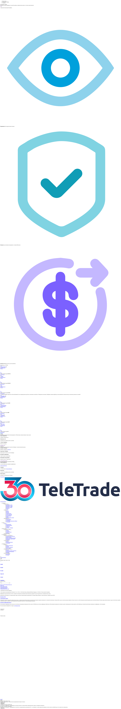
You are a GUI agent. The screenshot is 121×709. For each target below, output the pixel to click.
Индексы (7, 512)
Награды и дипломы (9, 547)
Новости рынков (8, 537)
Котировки (8, 539)
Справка (7, 532)
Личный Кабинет (3, 501)
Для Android (8, 521)
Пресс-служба (8, 548)
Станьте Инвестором (3, 460)
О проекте (7, 531)
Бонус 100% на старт (3, 586)
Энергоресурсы (8, 513)
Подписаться (2, 702)
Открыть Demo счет (8, 584)
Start (1, 6)
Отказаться (2, 703)
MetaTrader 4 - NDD (9, 506)
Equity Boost (8, 526)
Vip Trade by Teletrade (9, 527)
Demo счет (7, 508)
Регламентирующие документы (11, 550)
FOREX (7, 510)
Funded (7, 509)
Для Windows (8, 520)
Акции (5, 523)
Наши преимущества (9, 545)
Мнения (7, 541)
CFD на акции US (9, 514)
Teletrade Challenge (9, 525)
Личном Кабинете (9, 468)
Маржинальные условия (10, 517)
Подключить (2, 374)
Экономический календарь (10, 536)
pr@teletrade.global (17, 605)
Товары (7, 516)
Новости (7, 549)
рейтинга (9, 449)
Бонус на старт (2, 584)
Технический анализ (9, 542)
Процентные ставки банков (10, 538)
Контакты (7, 552)
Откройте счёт (2, 445)
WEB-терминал (8, 519)
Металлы (7, 511)
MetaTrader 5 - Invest (9, 505)
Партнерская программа (10, 551)
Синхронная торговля (3, 587)
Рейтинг (7, 530)
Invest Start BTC (8, 524)
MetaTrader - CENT (9, 507)
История (7, 546)
